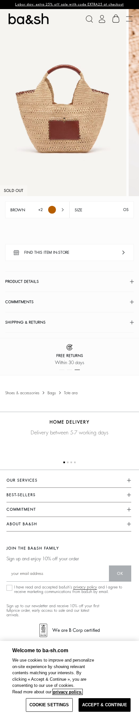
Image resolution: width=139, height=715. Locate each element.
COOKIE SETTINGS (49, 704)
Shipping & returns (25, 322)
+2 (26, 210)
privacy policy (85, 587)
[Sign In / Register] (102, 19)
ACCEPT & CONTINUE (104, 704)
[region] (69, 678)
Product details (22, 282)
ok (120, 573)
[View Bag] (116, 19)
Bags (52, 393)
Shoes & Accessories (22, 393)
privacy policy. (67, 691)
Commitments (19, 302)
